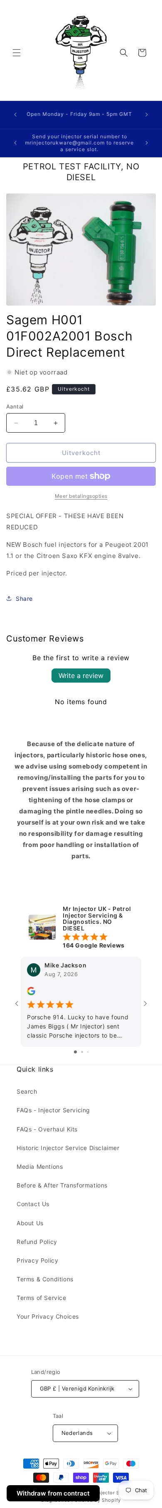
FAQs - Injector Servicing (53, 1110)
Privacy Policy (37, 1260)
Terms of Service (41, 1297)
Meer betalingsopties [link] (81, 496)
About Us (30, 1222)
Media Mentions (40, 1166)
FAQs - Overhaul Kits (47, 1129)
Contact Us (33, 1203)
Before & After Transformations (62, 1185)
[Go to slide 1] (75, 1051)
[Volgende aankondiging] (146, 114)
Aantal (14, 406)
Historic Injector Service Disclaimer (68, 1147)
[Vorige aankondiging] (15, 114)
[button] (16, 53)
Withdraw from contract (53, 1493)
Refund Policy (37, 1241)
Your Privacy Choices (48, 1316)
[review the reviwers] (31, 993)
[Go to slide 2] (82, 1052)
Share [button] (24, 598)
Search (27, 1091)
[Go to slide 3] (87, 1052)
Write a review (81, 675)
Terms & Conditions (45, 1279)
